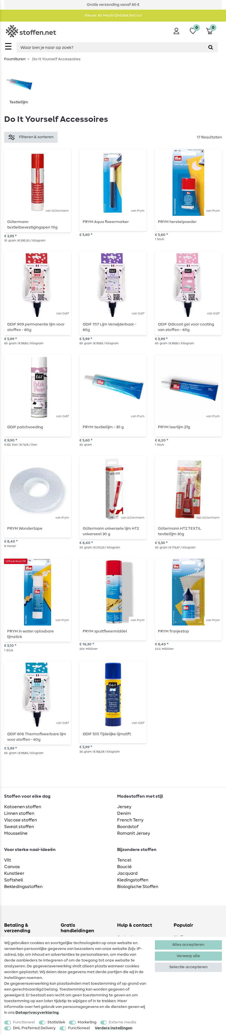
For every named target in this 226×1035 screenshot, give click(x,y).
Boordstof (128, 826)
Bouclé (124, 867)
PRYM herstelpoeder (177, 222)
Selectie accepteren (188, 967)
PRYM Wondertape (24, 528)
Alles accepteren (188, 945)
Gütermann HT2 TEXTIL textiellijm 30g (179, 531)
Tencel (124, 860)
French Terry (130, 820)
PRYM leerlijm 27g (174, 427)
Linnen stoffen (19, 813)
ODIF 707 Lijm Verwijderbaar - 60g (109, 327)
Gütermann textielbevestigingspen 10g (32, 224)
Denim (124, 813)
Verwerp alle (188, 956)
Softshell (13, 880)
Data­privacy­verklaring (37, 1013)
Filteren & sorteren (36, 137)
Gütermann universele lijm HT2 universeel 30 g (111, 531)
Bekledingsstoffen (23, 886)
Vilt (7, 860)
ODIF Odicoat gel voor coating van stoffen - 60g (186, 327)
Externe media (122, 1022)
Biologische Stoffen (137, 886)
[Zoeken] (211, 47)
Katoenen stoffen (22, 807)
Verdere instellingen (113, 1028)
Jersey (124, 807)
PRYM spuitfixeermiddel (105, 631)
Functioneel (24, 1022)
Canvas (12, 867)
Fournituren (14, 59)
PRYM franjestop (173, 631)
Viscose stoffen (20, 820)
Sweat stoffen (19, 826)
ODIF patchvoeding (25, 427)
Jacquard (127, 873)
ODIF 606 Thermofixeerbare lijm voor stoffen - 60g (36, 737)
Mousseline (16, 833)
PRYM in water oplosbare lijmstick (30, 634)
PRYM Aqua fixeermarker (106, 222)
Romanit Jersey (133, 833)
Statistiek (56, 1022)
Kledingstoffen (132, 880)
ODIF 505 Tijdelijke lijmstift (107, 734)
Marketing (87, 1022)
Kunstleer (14, 873)
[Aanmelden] (176, 31)
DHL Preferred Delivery (34, 1028)
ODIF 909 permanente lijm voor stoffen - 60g (35, 327)
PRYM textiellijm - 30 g (103, 427)
